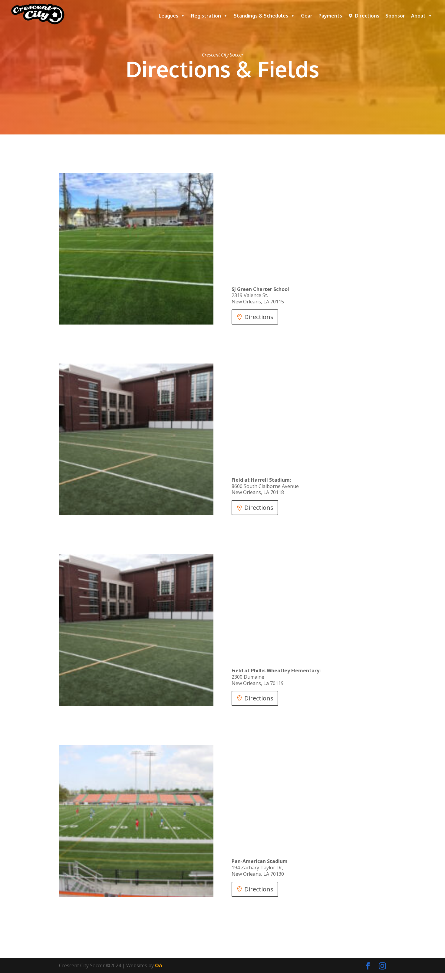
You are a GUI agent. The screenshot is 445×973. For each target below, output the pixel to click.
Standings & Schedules (261, 16)
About (418, 16)
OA (158, 965)
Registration (206, 16)
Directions (367, 16)
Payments (330, 16)
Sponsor (395, 16)
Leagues (168, 16)
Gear (306, 16)
